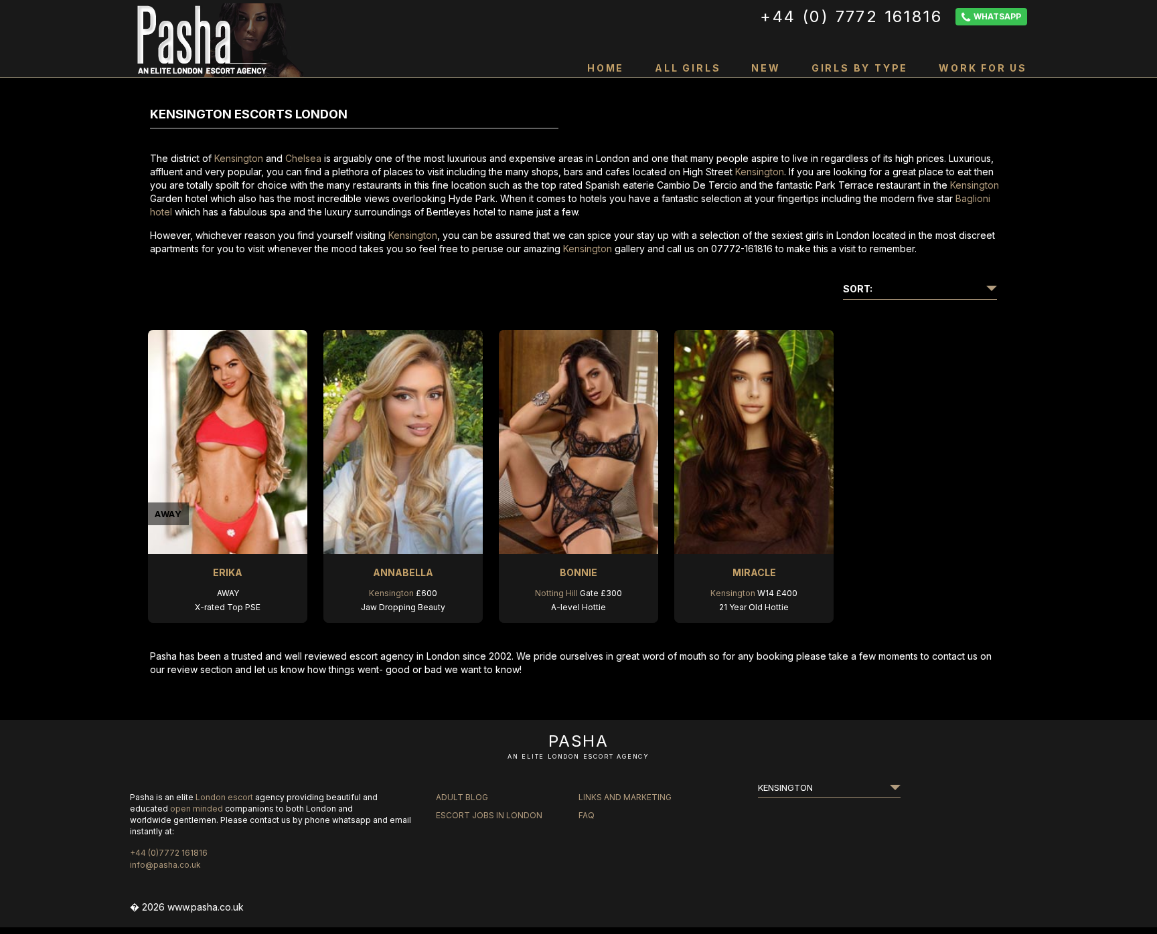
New (765, 68)
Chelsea (303, 158)
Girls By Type (860, 68)
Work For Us (983, 68)
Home (605, 68)
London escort (224, 797)
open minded (196, 809)
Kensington (238, 158)
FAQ (586, 815)
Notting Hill (556, 593)
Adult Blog (462, 797)
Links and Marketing (625, 797)
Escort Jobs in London (489, 815)
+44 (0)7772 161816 (169, 853)
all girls (687, 68)
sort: (857, 288)
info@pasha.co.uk (165, 865)
